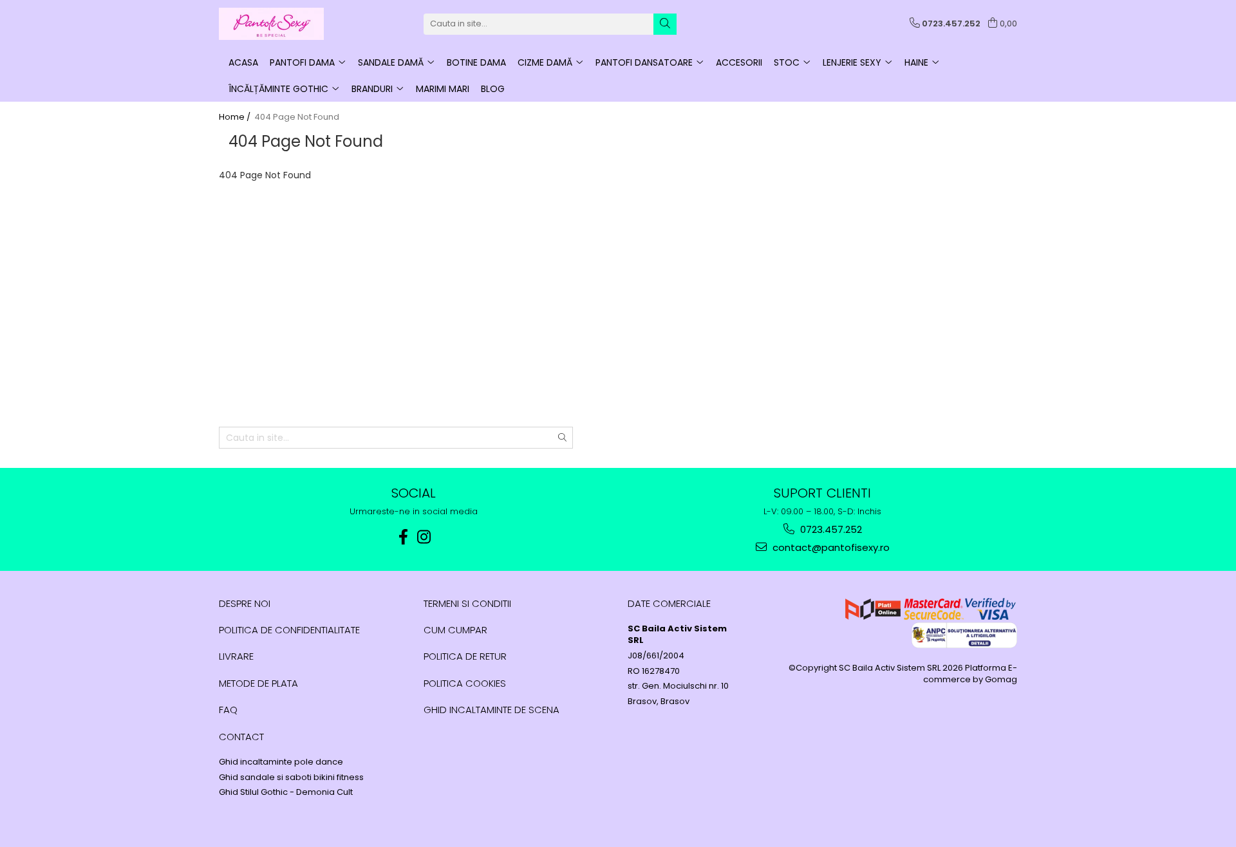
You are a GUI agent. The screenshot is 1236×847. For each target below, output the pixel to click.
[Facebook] (403, 537)
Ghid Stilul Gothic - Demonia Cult (286, 792)
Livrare (236, 656)
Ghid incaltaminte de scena (491, 709)
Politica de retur (465, 656)
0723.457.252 (830, 529)
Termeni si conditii (467, 603)
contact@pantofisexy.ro (830, 547)
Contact (241, 736)
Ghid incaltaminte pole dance (281, 762)
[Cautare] (665, 24)
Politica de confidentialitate (289, 630)
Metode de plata (258, 683)
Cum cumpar (455, 630)
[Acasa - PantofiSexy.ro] (283, 24)
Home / (235, 117)
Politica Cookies (465, 683)
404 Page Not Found (296, 117)
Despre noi (244, 603)
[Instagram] (424, 537)
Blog (493, 88)
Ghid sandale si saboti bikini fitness (291, 777)
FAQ (228, 709)
